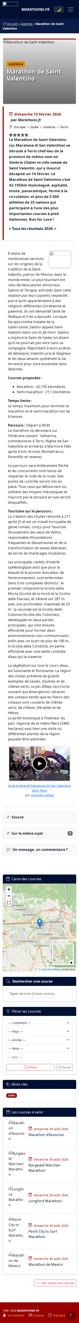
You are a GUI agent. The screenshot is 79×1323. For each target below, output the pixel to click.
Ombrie (49, 127)
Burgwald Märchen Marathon (44, 1168)
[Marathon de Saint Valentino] (60, 259)
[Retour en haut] (71, 1315)
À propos (59, 1315)
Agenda (27, 24)
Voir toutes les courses (57, 1283)
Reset (67, 1067)
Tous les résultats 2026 (32, 228)
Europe (20, 127)
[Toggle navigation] (70, 9)
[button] (39, 922)
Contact (39, 1315)
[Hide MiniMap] (71, 962)
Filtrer (32, 1067)
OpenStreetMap (50, 969)
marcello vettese (42, 795)
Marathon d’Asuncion (46, 1134)
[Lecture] (39, 763)
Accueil (12, 24)
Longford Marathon (45, 1201)
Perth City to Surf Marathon (43, 1234)
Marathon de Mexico (46, 1264)
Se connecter (16, 1315)
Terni (64, 127)
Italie (34, 127)
